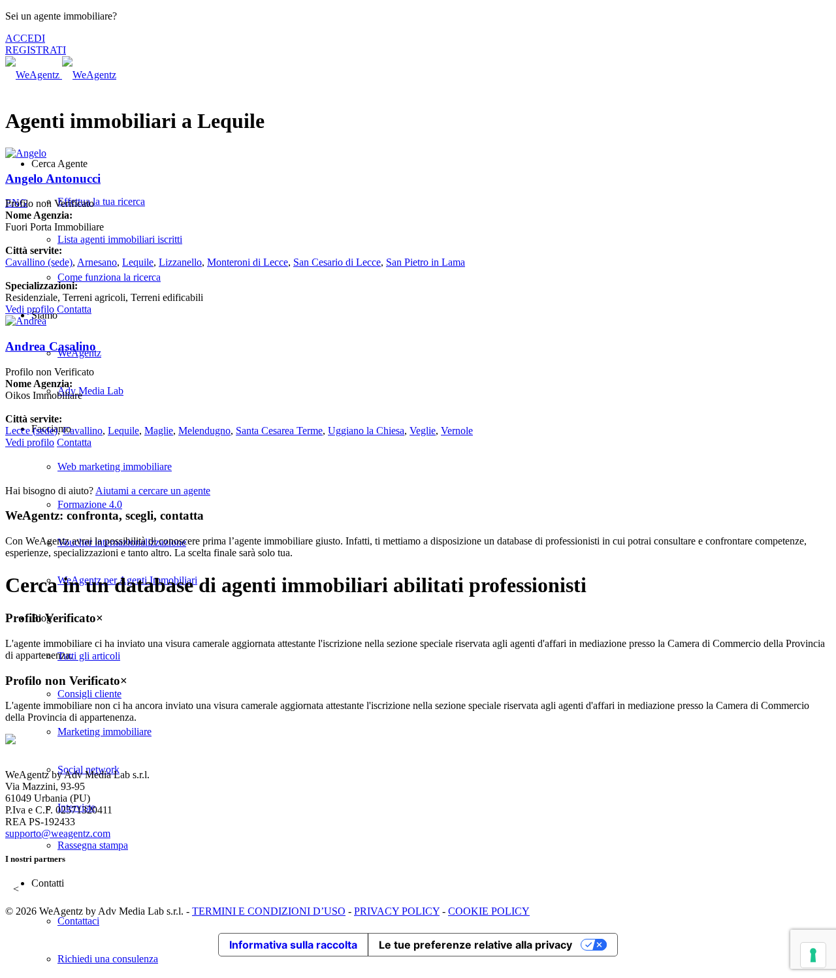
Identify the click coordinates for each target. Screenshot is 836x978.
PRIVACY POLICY (397, 911)
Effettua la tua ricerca (101, 201)
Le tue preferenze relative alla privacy (475, 944)
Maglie (158, 430)
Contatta (74, 309)
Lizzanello (180, 262)
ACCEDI (25, 38)
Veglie (423, 430)
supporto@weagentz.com (57, 833)
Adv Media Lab (90, 390)
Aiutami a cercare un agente (152, 490)
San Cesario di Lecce (337, 262)
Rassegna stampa (92, 845)
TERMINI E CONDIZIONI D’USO (269, 911)
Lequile (137, 262)
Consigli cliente (89, 693)
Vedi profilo (29, 309)
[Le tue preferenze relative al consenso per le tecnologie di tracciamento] (813, 955)
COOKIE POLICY (489, 911)
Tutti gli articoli (88, 655)
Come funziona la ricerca (109, 277)
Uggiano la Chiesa (366, 430)
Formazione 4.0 (89, 504)
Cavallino (38, 262)
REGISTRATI (35, 49)
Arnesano (97, 262)
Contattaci (78, 920)
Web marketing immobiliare (114, 466)
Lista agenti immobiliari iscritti (119, 239)
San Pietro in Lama (425, 262)
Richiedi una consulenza (107, 958)
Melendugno (204, 430)
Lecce (31, 430)
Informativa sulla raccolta (293, 944)
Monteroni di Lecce (247, 262)
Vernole (457, 430)
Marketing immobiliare (104, 731)
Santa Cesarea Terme (279, 430)
